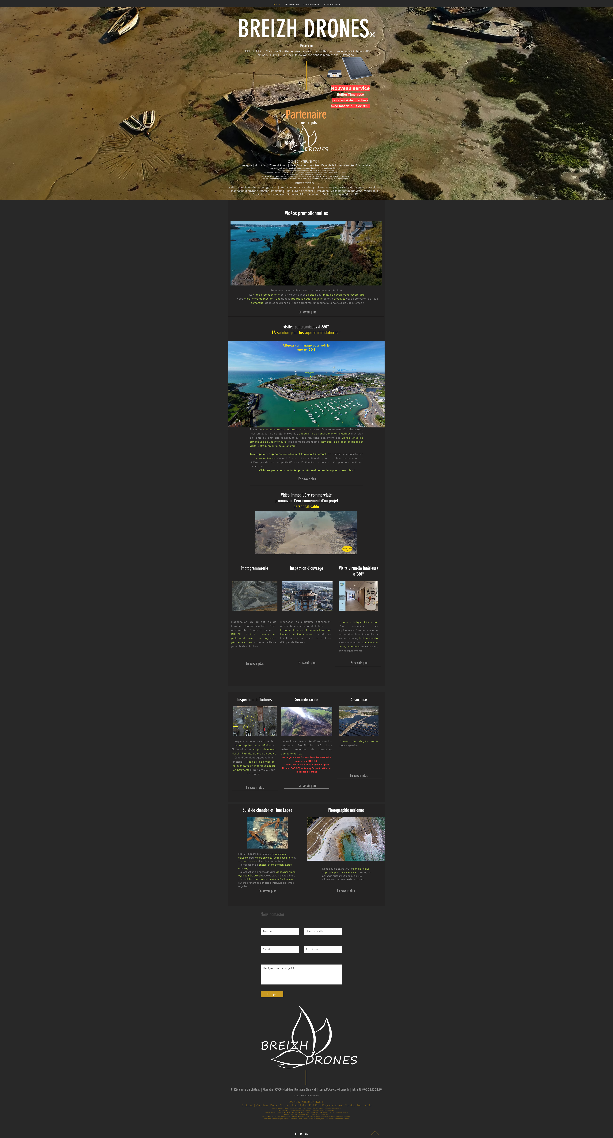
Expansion (306, 46)
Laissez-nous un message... (276, 961)
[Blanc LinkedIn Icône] (306, 1134)
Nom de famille (312, 924)
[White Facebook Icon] (295, 1134)
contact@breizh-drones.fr (333, 1089)
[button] (378, 281)
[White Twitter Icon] (301, 1134)
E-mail (264, 942)
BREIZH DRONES (303, 29)
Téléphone (310, 942)
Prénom (265, 924)
